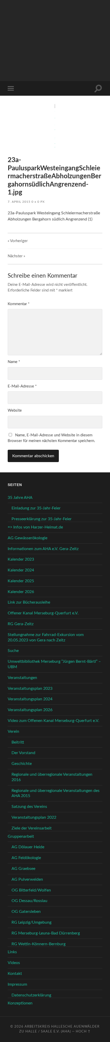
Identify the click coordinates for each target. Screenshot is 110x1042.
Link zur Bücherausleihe (29, 602)
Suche (13, 651)
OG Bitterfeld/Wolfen (31, 890)
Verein (13, 731)
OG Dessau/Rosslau (29, 901)
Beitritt (18, 742)
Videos (14, 963)
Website (15, 410)
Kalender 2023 (21, 559)
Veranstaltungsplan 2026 (30, 710)
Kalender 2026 (21, 592)
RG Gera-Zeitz (21, 624)
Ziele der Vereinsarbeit (32, 828)
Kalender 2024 (21, 570)
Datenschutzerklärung (31, 995)
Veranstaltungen (22, 678)
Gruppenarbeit (21, 836)
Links (12, 952)
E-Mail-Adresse (22, 386)
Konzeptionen (20, 1003)
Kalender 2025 (21, 581)
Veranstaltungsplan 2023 (30, 688)
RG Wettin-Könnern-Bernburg (38, 944)
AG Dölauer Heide (28, 847)
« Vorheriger (18, 241)
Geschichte (22, 764)
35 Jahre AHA (20, 498)
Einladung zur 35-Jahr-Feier (36, 508)
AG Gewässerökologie (27, 538)
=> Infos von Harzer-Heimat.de (35, 527)
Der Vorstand (23, 753)
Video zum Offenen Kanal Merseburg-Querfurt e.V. (53, 721)
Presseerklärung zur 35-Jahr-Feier (42, 519)
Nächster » (16, 256)
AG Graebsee (23, 869)
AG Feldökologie (26, 858)
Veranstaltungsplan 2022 (34, 817)
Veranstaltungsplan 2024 (30, 699)
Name (14, 362)
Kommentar (18, 304)
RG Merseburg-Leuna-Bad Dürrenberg (46, 933)
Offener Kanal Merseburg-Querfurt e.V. (43, 613)
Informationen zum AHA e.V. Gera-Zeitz (43, 549)
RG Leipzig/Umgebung (31, 922)
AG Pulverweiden (27, 879)
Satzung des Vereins (29, 807)
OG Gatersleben (26, 911)
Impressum (17, 984)
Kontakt (15, 974)
